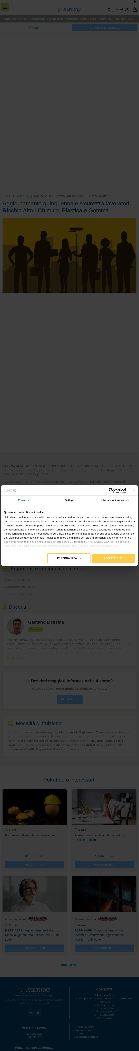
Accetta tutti (113, 558)
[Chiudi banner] (134, 490)
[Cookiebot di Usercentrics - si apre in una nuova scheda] (111, 490)
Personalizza (67, 558)
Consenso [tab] (24, 500)
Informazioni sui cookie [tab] (115, 500)
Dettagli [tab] (69, 500)
